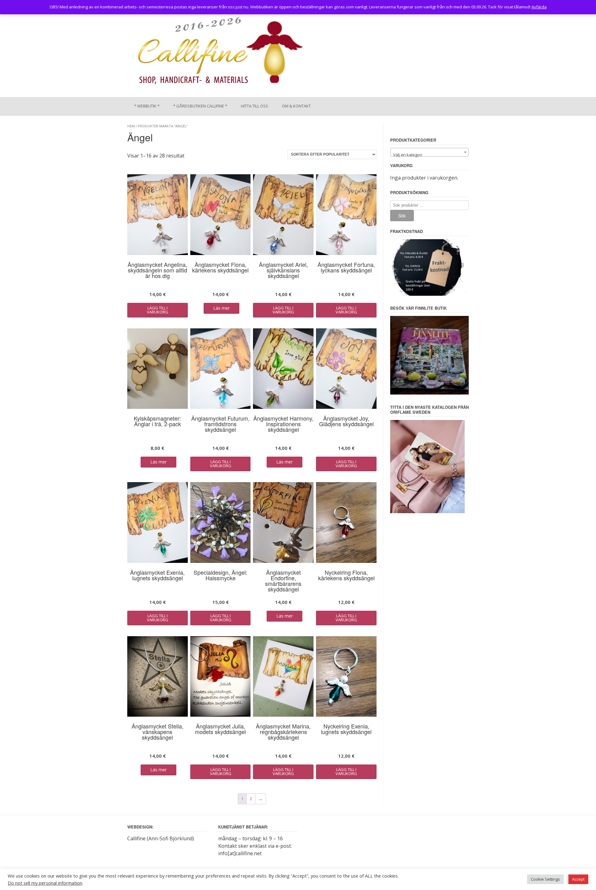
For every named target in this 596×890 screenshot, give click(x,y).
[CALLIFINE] (220, 52)
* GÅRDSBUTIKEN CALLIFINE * (200, 106)
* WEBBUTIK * (147, 106)
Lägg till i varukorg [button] (157, 310)
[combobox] (429, 152)
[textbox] (429, 154)
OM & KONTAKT (296, 106)
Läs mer (221, 308)
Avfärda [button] (539, 7)
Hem (131, 126)
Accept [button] (578, 879)
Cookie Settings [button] (545, 879)
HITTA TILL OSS (254, 106)
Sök (402, 215)
